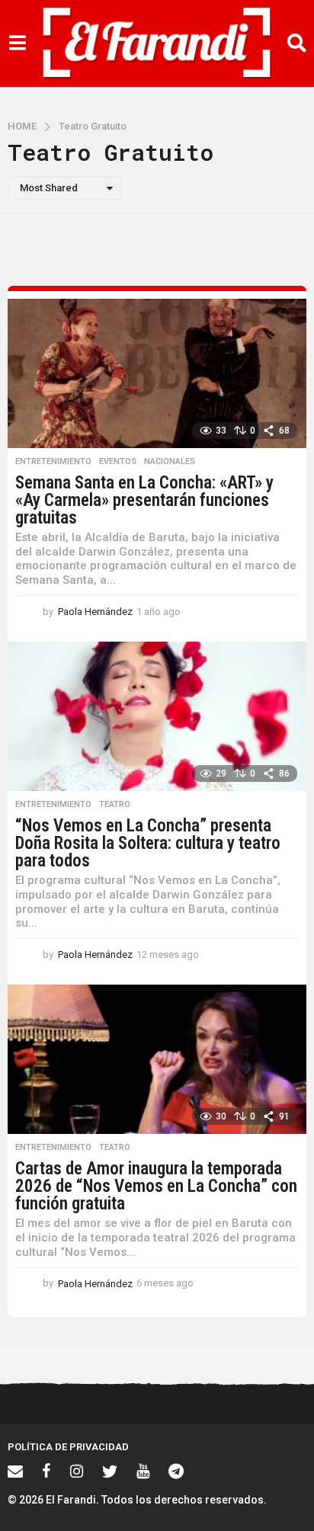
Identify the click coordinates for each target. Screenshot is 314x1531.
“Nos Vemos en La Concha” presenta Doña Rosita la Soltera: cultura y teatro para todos (147, 843)
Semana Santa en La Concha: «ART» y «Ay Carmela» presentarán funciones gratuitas (144, 500)
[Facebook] (46, 1470)
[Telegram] (176, 1470)
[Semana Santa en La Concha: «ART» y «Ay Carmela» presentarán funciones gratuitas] (157, 373)
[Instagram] (76, 1470)
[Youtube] (142, 1470)
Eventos (117, 461)
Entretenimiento (53, 461)
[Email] (15, 1470)
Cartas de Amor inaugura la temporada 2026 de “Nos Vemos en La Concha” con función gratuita (156, 1186)
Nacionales (169, 461)
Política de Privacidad (68, 1447)
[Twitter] (109, 1470)
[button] (17, 43)
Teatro (114, 804)
